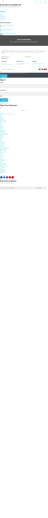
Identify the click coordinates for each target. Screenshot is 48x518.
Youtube (10, 177)
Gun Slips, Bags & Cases (3, 135)
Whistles (1, 162)
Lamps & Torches (2, 132)
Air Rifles (1, 117)
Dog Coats (1, 161)
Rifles (1, 116)
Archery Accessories (3, 171)
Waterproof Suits (2, 145)
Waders (1, 155)
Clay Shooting (2, 19)
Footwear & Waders (3, 152)
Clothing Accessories (3, 156)
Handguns (1, 118)
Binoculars (1, 128)
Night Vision (1, 125)
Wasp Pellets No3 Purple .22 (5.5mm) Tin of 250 (6, 26)
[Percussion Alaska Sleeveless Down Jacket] (24, 29)
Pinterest (12, 177)
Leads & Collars (2, 160)
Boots (1, 153)
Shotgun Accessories (3, 130)
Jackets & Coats (2, 146)
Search (46, 9)
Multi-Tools (1, 136)
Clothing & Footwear (3, 17)
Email (1, 82)
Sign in (4, 100)
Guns (0, 13)
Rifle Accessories (2, 131)
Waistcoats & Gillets (3, 150)
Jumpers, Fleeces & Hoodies (4, 148)
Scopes (1, 124)
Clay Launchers (2, 142)
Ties (1, 157)
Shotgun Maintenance (3, 120)
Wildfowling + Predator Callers (4, 134)
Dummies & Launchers (3, 163)
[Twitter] (41, 69)
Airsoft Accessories (2, 170)
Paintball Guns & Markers (3, 169)
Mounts (1, 126)
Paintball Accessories (3, 172)
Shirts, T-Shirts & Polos (3, 149)
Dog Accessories (2, 165)
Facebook (1, 177)
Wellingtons (2, 154)
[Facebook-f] (39, 69)
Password (3, 90)
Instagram (7, 177)
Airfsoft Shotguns (2, 167)
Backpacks (1, 144)
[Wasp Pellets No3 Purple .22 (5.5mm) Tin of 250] (24, 25)
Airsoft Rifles (2, 168)
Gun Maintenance (2, 16)
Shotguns (1, 115)
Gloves (1, 151)
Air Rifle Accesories (2, 137)
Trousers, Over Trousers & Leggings (5, 147)
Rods (0, 122)
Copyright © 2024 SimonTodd (7, 69)
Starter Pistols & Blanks (3, 164)
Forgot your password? (3, 102)
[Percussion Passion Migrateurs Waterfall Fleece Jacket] (24, 33)
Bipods (1, 138)
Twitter (4, 177)
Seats (1, 140)
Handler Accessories (3, 159)
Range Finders (2, 127)
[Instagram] (46, 69)
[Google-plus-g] (42, 69)
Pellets (1, 139)
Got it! (4, 76)
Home (2, 11)
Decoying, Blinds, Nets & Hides (4, 133)
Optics (1, 14)
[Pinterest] (44, 69)
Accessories (1, 15)
